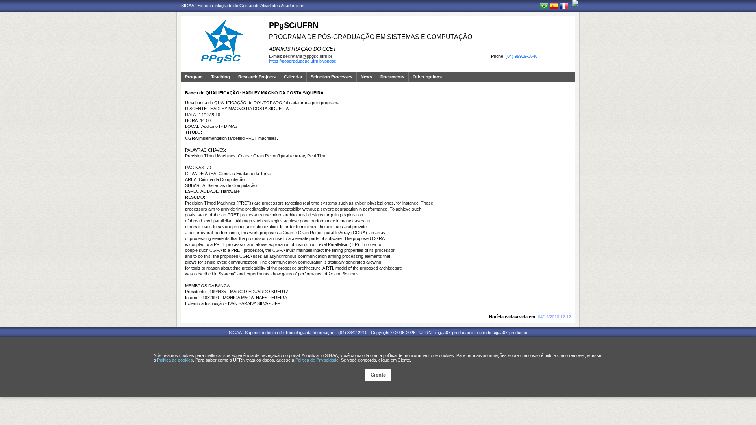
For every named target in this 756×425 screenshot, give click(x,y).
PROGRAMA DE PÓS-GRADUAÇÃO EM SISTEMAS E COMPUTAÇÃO (370, 36)
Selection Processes (331, 76)
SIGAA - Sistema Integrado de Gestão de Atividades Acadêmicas (242, 5)
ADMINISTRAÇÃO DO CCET (302, 49)
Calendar (293, 76)
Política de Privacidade (317, 360)
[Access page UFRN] (575, 3)
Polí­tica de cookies (175, 360)
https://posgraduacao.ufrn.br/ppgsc (302, 61)
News (366, 76)
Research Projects (257, 76)
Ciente (378, 375)
